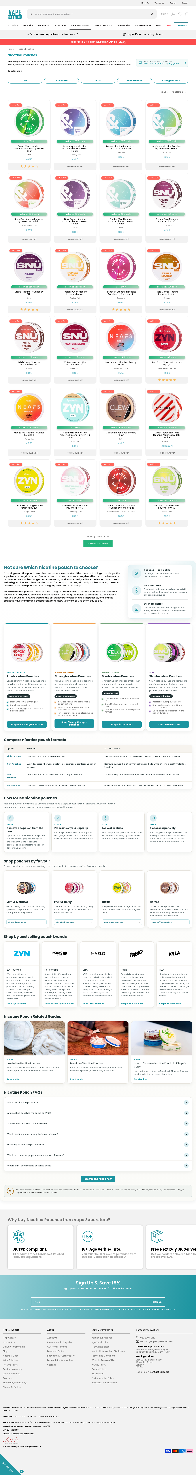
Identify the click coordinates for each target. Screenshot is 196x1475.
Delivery (173, 3)
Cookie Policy (99, 1369)
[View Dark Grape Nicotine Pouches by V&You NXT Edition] (75, 208)
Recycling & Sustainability (61, 1356)
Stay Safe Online (12, 1387)
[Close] (21, 1471)
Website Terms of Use (103, 1360)
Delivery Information (14, 1347)
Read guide (13, 1079)
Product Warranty (12, 1369)
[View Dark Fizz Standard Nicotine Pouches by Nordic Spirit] (121, 493)
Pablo (124, 969)
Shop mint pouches (26, 922)
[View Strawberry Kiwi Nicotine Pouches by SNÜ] (75, 493)
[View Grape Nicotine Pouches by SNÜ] (29, 279)
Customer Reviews (57, 1347)
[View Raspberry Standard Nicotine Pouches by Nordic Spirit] (121, 279)
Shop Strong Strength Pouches (74, 723)
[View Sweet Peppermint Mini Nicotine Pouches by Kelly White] (167, 421)
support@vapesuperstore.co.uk (46, 1416)
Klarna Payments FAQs (15, 1383)
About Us (145, 3)
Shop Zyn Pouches (16, 1003)
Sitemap (51, 1365)
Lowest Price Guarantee (60, 1360)
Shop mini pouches (122, 724)
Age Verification (100, 1342)
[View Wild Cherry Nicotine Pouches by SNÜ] (29, 349)
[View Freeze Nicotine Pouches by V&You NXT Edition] (121, 135)
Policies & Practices (102, 1338)
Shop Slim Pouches (169, 724)
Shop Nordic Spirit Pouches (60, 1003)
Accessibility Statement (104, 1383)
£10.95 (122, 41)
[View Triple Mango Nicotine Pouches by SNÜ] (167, 279)
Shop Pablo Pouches (132, 1003)
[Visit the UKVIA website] (98, 1440)
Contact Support (159, 1371)
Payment (8, 1378)
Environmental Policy (103, 1378)
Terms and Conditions (103, 1356)
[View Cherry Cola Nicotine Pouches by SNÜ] (167, 208)
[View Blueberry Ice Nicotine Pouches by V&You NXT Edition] (75, 135)
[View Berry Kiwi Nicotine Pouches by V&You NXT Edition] (29, 208)
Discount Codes (55, 1351)
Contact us (9, 1342)
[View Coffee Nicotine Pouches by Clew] (121, 421)
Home (11, 49)
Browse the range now (98, 1178)
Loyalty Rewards (11, 1374)
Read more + (15, 71)
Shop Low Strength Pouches (27, 724)
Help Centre (9, 1338)
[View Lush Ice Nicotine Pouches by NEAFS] (121, 349)
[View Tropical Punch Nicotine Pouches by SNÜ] (75, 279)
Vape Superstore (16, 1447)
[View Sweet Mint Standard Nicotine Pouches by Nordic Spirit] (29, 135)
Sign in (164, 14)
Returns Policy (10, 1365)
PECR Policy (98, 1374)
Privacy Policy (140, 1309)
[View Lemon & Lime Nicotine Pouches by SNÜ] (167, 493)
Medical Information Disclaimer (108, 1351)
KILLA (161, 969)
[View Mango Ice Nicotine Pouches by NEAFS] (29, 421)
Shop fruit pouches (74, 922)
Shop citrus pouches (122, 922)
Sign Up (157, 1302)
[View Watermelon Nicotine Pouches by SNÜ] (75, 349)
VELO (85, 969)
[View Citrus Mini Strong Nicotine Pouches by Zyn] (29, 493)
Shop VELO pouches (93, 1003)
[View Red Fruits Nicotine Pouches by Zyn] (167, 349)
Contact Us (159, 3)
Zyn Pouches (13, 969)
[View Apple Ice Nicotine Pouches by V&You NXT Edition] (167, 135)
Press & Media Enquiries (59, 1342)
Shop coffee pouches (169, 922)
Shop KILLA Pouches (170, 1003)
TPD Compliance (100, 1347)
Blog (5, 1351)
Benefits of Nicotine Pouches (86, 1063)
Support (185, 3)
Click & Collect (11, 1360)
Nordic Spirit (51, 969)
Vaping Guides (10, 1356)
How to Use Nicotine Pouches (23, 1063)
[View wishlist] (180, 14)
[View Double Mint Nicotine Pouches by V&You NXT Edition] (121, 208)
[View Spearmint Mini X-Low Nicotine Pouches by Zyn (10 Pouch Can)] (75, 421)
